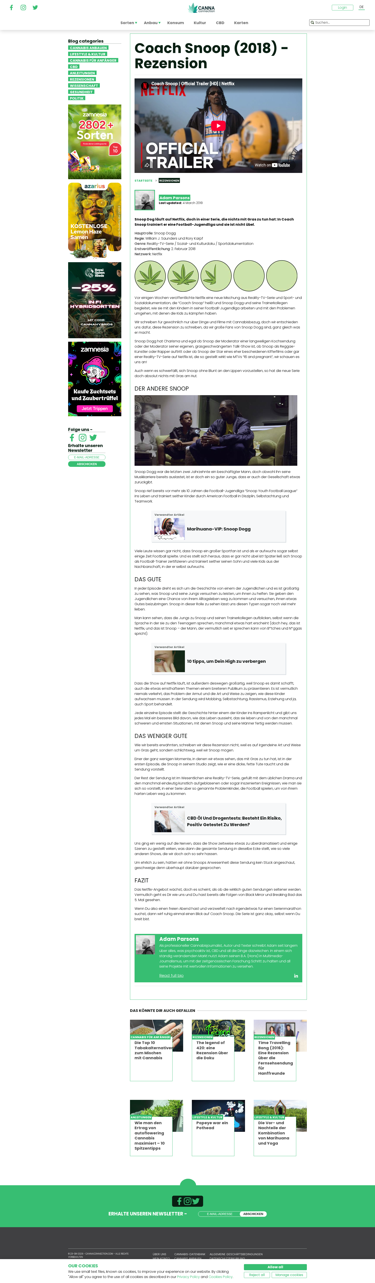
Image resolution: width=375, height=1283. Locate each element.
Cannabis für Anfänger (93, 60)
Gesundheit (81, 92)
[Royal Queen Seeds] (94, 299)
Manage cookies (289, 1274)
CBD (74, 66)
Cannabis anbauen (88, 47)
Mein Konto (161, 1258)
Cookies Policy (221, 1276)
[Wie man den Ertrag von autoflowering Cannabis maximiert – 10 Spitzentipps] (156, 1116)
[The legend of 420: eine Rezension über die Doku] (218, 1036)
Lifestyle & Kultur (87, 54)
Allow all (275, 1267)
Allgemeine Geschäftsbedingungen (236, 1254)
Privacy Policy (188, 1276)
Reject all (257, 1274)
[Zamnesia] (94, 141)
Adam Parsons (175, 198)
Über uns (159, 1254)
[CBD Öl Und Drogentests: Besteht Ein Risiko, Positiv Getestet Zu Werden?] (170, 821)
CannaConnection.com (201, 8)
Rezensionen (82, 79)
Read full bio (171, 975)
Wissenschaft (84, 85)
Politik (77, 98)
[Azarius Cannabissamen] (94, 220)
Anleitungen (82, 73)
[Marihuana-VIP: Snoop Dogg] (170, 529)
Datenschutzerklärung (227, 1258)
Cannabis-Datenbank (189, 1254)
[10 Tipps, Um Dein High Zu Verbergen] (170, 661)
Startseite (143, 181)
